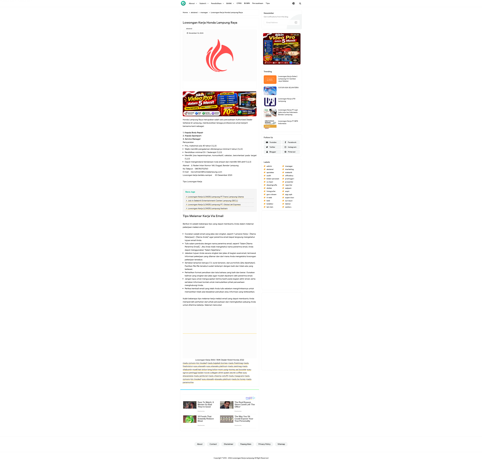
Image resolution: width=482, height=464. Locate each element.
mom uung (223, 369)
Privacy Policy (264, 444)
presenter (289, 182)
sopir (287, 191)
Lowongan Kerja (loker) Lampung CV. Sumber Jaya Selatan (287, 78)
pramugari (289, 179)
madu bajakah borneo (217, 363)
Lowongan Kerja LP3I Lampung (286, 100)
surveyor (289, 201)
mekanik (288, 172)
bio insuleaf (201, 363)
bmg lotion (213, 369)
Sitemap (281, 444)
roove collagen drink (213, 372)
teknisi (288, 204)
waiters (288, 207)
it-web (269, 198)
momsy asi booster (237, 369)
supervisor (289, 198)
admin (269, 166)
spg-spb (288, 194)
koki (268, 201)
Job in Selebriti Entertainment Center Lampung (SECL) (213, 200)
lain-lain (270, 207)
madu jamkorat (201, 376)
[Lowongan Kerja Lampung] (183, 3)
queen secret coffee (232, 372)
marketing (289, 169)
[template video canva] (281, 48)
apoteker (270, 172)
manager (289, 166)
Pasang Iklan (245, 444)
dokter (269, 188)
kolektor (270, 204)
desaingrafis (272, 185)
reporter (288, 185)
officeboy (289, 176)
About (199, 444)
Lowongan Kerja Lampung (243, 458)
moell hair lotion (199, 369)
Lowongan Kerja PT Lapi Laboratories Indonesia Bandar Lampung (288, 112)
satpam (288, 188)
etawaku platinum (223, 379)
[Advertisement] (282, 250)
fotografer (271, 191)
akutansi (189, 29)
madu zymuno (189, 363)
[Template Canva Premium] (220, 103)
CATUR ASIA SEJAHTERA (288, 88)
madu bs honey (238, 379)
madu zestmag (235, 366)
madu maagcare (236, 376)
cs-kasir (270, 182)
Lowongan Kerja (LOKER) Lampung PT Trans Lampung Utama (216, 197)
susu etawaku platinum (216, 366)
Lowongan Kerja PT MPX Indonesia (288, 122)
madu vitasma (214, 376)
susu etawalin (199, 366)
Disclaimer (228, 444)
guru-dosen (271, 194)
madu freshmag (235, 363)
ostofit (225, 376)
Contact (213, 444)
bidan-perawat (273, 179)
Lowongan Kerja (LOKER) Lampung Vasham (208, 208)
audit (269, 176)
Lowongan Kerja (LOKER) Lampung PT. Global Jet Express (214, 204)
